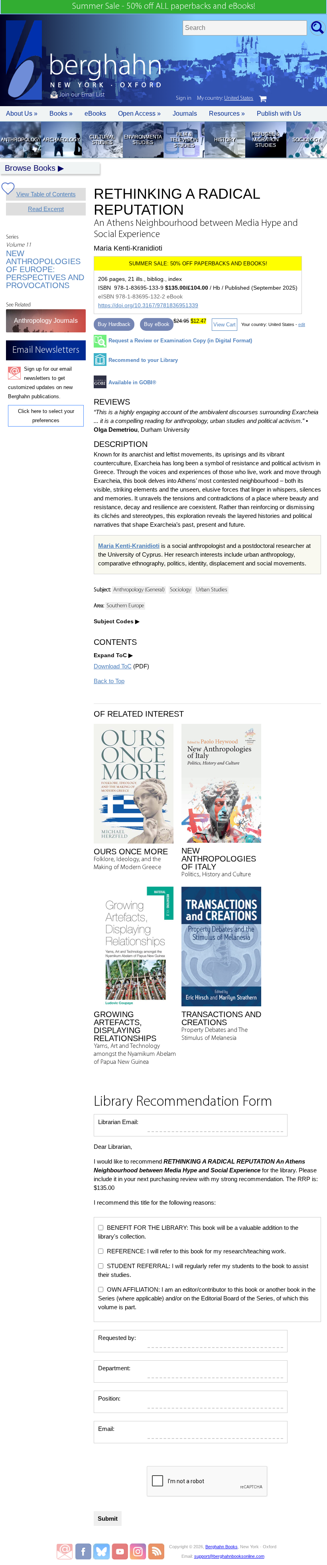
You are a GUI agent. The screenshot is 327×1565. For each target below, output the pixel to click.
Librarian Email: (118, 1121)
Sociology (306, 139)
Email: (106, 1428)
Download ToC (113, 666)
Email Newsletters (65, 1551)
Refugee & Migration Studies (265, 139)
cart (263, 99)
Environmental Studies (143, 139)
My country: (225, 98)
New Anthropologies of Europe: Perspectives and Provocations (45, 269)
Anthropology (20, 139)
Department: (114, 1368)
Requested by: (117, 1337)
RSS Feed (156, 1551)
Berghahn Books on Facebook (84, 1551)
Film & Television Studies (184, 139)
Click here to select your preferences (46, 415)
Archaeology (61, 139)
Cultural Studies (102, 139)
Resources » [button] (227, 113)
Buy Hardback (114, 324)
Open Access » (139, 113)
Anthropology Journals (46, 320)
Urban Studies (211, 590)
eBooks (95, 113)
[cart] (263, 99)
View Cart (224, 325)
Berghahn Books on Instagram (138, 1551)
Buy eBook (156, 324)
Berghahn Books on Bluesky (102, 1551)
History (224, 139)
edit (301, 324)
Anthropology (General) (139, 590)
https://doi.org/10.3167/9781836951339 (148, 305)
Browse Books (30, 168)
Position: (109, 1398)
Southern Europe (125, 606)
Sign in (183, 98)
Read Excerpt (46, 209)
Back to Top (109, 681)
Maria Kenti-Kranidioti (129, 545)
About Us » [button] (21, 113)
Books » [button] (61, 113)
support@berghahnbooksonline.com (229, 1556)
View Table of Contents (46, 194)
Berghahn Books (221, 1546)
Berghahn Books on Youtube (120, 1551)
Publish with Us (279, 113)
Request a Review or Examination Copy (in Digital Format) (180, 341)
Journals (185, 113)
